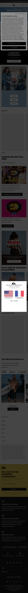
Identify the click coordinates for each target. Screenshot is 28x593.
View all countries (14, 300)
